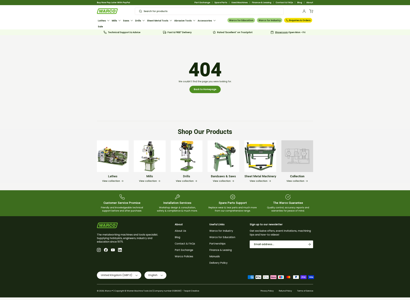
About (309, 2)
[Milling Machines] (149, 156)
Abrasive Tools (183, 20)
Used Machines (239, 2)
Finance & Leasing (261, 2)
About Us (180, 231)
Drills (138, 20)
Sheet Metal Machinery (260, 176)
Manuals (214, 256)
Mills (114, 20)
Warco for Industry (269, 20)
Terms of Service (305, 290)
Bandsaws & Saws (223, 176)
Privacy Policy (267, 290)
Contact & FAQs (284, 2)
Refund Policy (285, 290)
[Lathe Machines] (113, 156)
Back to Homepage (205, 89)
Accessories (205, 20)
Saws (126, 20)
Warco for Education (241, 20)
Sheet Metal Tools (157, 20)
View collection (295, 181)
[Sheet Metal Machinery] (260, 156)
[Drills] (186, 156)
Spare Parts (220, 2)
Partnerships (217, 243)
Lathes (102, 20)
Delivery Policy (218, 263)
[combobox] (209, 11)
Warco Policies (184, 256)
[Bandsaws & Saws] (223, 156)
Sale (100, 26)
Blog (299, 2)
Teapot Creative (191, 290)
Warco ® (109, 290)
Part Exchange (202, 2)
